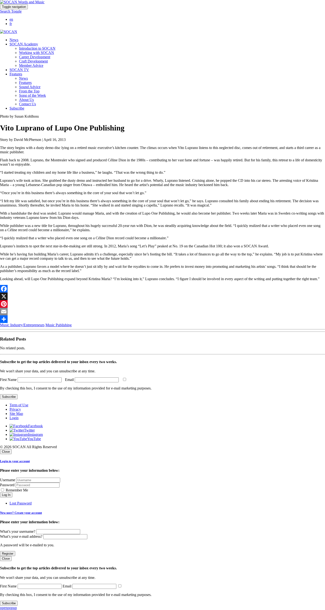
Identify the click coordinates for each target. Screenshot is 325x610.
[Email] (162, 311)
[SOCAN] (8, 32)
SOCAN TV (19, 70)
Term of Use (19, 405)
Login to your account (15, 461)
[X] (162, 296)
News (14, 40)
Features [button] (16, 74)
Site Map (16, 414)
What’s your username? (17, 531)
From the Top (29, 91)
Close (6, 451)
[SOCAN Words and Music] (22, 2)
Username (7, 480)
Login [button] (14, 418)
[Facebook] (162, 289)
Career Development (34, 57)
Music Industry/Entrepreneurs (22, 325)
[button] (11, 11)
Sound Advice (29, 87)
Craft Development (33, 61)
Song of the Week (32, 95)
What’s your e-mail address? (21, 536)
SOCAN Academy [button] (24, 44)
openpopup (8, 608)
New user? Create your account (21, 512)
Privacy (15, 409)
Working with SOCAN (36, 53)
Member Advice (31, 65)
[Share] (162, 319)
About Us (26, 100)
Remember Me (16, 490)
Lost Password (21, 503)
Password (7, 485)
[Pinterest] (162, 304)
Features (25, 83)
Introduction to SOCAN (37, 48)
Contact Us (27, 104)
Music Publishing (58, 325)
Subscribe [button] (17, 108)
